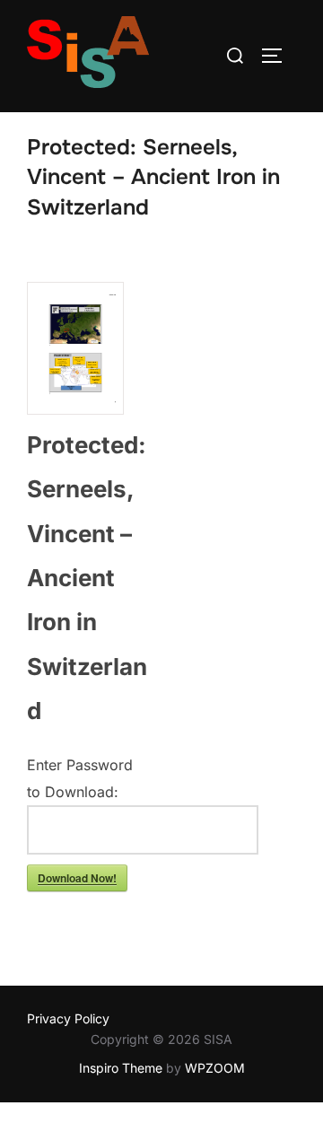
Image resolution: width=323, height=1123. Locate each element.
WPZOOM (215, 1067)
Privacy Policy (68, 1018)
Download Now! (77, 878)
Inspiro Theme (120, 1067)
